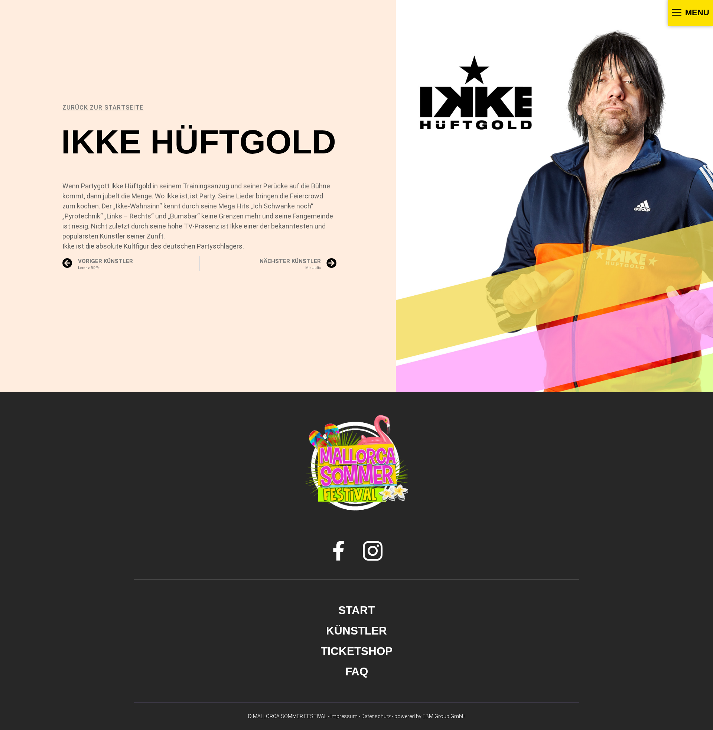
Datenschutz (376, 716)
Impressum (344, 716)
